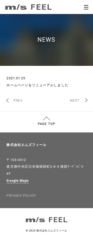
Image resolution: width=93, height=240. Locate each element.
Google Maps (17, 180)
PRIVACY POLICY (21, 195)
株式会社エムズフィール (26, 145)
